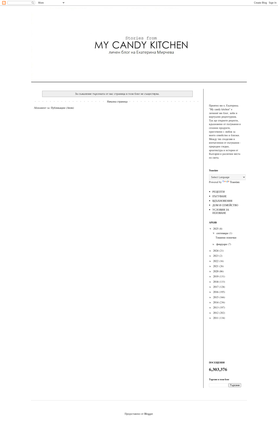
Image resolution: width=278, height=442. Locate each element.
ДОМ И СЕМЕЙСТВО (225, 205)
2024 (216, 250)
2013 (216, 307)
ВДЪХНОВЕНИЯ (222, 201)
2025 (216, 228)
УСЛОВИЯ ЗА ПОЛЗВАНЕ (220, 211)
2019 (216, 276)
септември (222, 233)
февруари (222, 244)
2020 (216, 271)
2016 (216, 292)
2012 (216, 312)
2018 (216, 281)
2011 (216, 318)
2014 (216, 302)
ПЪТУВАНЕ (219, 196)
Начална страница (117, 101)
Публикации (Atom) (62, 108)
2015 (216, 297)
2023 (216, 255)
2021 (216, 266)
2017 (216, 287)
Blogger (148, 413)
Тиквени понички (226, 237)
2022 (216, 261)
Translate (235, 182)
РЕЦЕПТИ (218, 191)
